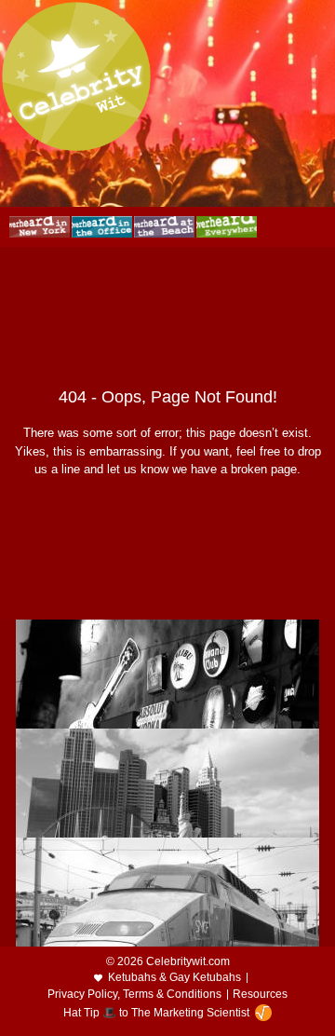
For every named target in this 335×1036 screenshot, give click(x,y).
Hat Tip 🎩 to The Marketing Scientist (156, 1012)
